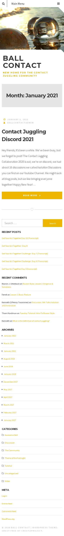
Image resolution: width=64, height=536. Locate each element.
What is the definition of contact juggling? (31, 321)
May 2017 (8, 389)
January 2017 (10, 420)
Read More (30, 195)
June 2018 (8, 366)
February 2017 (10, 412)
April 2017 (8, 397)
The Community (12, 450)
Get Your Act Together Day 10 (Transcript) (20, 238)
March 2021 (9, 343)
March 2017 (9, 404)
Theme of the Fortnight (15, 458)
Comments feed (9, 511)
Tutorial (8, 465)
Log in (4, 496)
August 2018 (9, 358)
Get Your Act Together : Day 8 (14, 246)
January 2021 (10, 351)
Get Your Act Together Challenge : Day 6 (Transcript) (25, 261)
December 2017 (11, 381)
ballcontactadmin (20, 122)
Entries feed (7, 503)
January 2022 (10, 335)
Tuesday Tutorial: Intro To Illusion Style (37, 313)
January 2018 (10, 374)
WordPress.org (8, 519)
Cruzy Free (9, 530)
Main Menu (17, 3)
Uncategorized (11, 473)
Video (7, 481)
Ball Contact (22, 62)
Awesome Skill (11, 435)
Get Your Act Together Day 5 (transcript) (19, 269)
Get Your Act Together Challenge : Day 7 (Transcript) (25, 253)
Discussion (10, 442)
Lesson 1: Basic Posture (20, 294)
